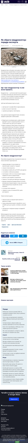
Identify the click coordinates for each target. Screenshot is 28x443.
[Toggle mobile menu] (26, 2)
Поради (3, 409)
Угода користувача (5, 429)
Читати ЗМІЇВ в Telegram (16, 242)
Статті (2, 412)
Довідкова (3, 418)
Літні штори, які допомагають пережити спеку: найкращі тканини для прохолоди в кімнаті (13, 319)
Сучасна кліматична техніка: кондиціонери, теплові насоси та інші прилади (18, 272)
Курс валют (4, 421)
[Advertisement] (14, 22)
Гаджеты (4, 224)
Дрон (9, 224)
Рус (19, 1)
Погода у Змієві (5, 419)
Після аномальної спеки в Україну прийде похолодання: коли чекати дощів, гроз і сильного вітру (13, 381)
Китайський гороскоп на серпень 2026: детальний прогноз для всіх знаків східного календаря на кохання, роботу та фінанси (13, 369)
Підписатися (14, 399)
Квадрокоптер (5, 226)
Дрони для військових (16, 224)
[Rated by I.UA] (7, 405)
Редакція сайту (5, 424)
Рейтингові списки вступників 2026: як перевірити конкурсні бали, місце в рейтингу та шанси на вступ (14, 313)
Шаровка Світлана (5, 45)
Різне (2, 411)
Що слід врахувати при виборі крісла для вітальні (18, 289)
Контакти (3, 426)
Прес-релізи (4, 414)
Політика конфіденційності (7, 428)
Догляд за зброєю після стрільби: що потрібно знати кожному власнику (18, 280)
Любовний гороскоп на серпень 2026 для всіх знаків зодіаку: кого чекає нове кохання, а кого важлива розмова (14, 375)
